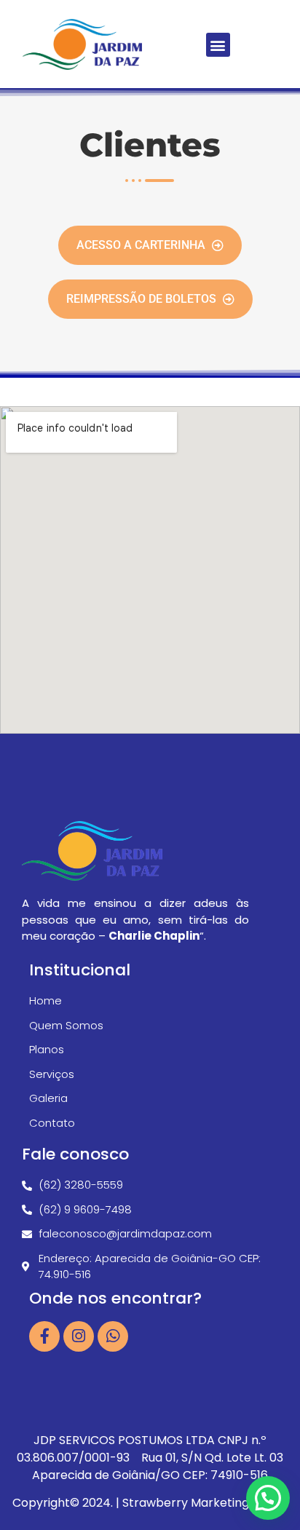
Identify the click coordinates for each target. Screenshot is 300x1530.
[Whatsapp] (113, 1336)
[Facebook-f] (44, 1336)
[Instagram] (78, 1336)
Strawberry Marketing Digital (205, 1502)
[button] (218, 45)
